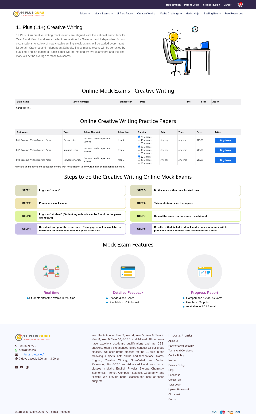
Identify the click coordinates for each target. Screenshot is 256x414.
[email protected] (34, 354)
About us (173, 340)
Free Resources (233, 13)
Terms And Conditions (180, 350)
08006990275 (27, 346)
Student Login (211, 4)
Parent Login (192, 4)
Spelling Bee (212, 13)
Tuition (84, 13)
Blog (170, 369)
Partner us (174, 374)
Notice (172, 360)
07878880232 (27, 350)
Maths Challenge (170, 13)
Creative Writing (146, 13)
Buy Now (225, 140)
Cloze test (174, 394)
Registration (173, 4)
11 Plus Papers (125, 13)
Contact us (174, 379)
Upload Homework (179, 389)
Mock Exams (103, 13)
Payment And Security (181, 345)
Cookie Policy (176, 355)
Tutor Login (174, 384)
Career (227, 4)
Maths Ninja (192, 13)
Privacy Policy (176, 365)
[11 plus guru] (28, 13)
